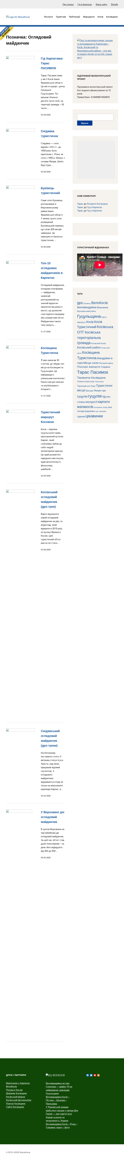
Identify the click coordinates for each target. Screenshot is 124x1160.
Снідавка (105, 366)
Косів (90, 322)
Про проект (68, 4)
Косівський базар (98, 343)
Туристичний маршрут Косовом (50, 417)
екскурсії (91, 402)
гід (104, 396)
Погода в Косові (14, 1089)
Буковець (87, 303)
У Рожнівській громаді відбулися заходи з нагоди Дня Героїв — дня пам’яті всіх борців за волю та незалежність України (62, 1113)
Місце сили (90, 363)
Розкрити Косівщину (97, 203)
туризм (81, 416)
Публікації (74, 16)
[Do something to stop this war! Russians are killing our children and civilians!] (7, 33)
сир (96, 411)
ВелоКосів (99, 302)
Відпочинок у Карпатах (18, 1083)
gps (80, 302)
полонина (98, 407)
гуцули (82, 396)
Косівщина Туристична (88, 354)
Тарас (80, 203)
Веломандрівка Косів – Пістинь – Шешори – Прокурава (57, 1100)
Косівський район (89, 347)
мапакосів (85, 406)
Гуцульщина (89, 316)
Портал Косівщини (15, 1103)
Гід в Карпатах (85, 4)
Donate (114, 4)
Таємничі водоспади (85, 381)
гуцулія (95, 396)
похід (105, 407)
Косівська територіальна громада (89, 337)
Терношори (99, 381)
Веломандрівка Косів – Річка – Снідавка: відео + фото (61, 1125)
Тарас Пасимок (92, 372)
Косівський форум (15, 1096)
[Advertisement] (96, 159)
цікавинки (94, 415)
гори (103, 390)
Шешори (89, 390)
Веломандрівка (86, 307)
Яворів (97, 390)
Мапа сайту (101, 4)
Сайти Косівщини (15, 1106)
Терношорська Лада (86, 385)
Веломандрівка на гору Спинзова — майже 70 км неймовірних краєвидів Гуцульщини (59, 1088)
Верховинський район (86, 311)
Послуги (48, 16)
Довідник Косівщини (16, 1093)
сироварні (102, 411)
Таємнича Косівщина (91, 377)
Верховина (102, 307)
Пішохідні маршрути (88, 366)
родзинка (90, 411)
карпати (104, 401)
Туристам (61, 16)
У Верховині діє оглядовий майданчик (52, 817)
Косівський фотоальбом (18, 1100)
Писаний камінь (106, 363)
